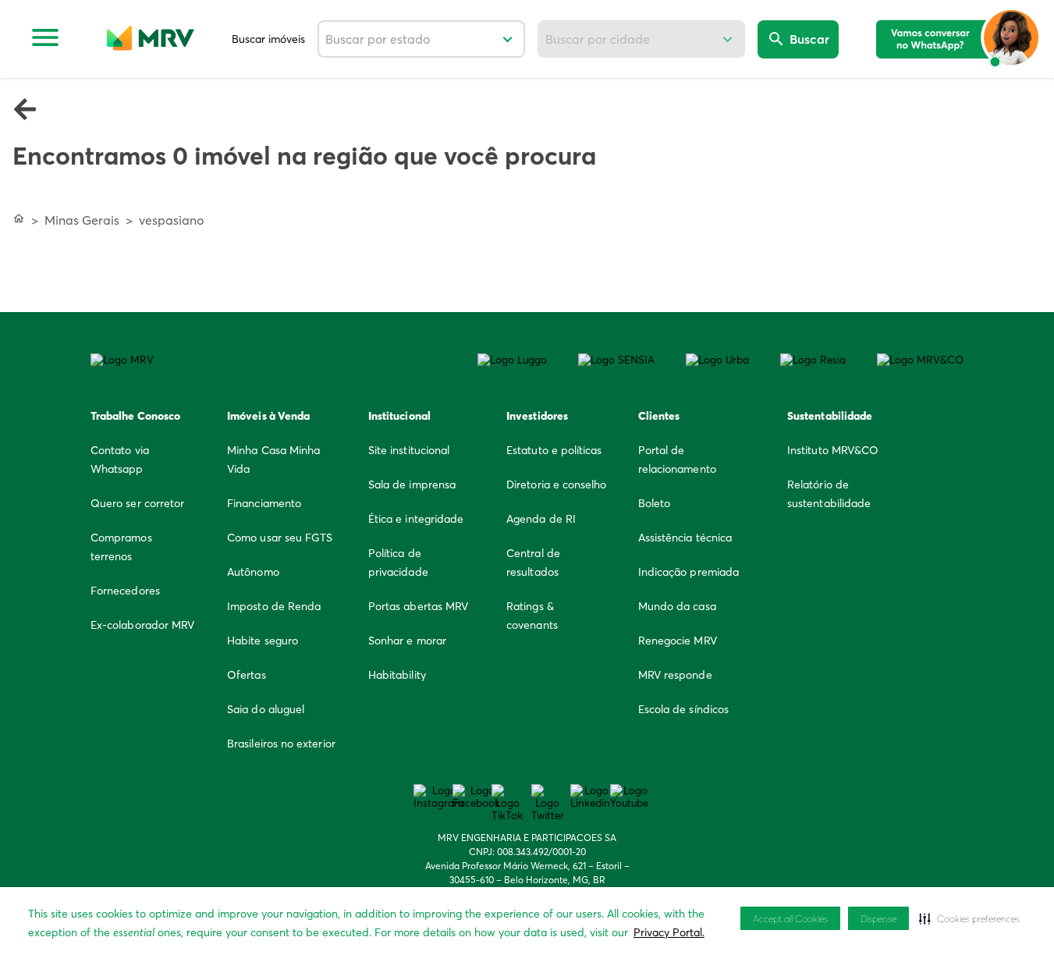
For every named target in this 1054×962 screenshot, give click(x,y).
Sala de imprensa (412, 484)
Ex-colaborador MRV (142, 625)
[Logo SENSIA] (616, 359)
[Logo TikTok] (507, 803)
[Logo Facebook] (476, 796)
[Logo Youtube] (629, 796)
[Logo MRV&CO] (920, 359)
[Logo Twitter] (547, 803)
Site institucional (408, 450)
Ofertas (246, 675)
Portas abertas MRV (418, 606)
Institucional (399, 416)
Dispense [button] (878, 919)
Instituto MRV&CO (832, 450)
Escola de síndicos (683, 709)
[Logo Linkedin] (590, 796)
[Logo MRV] (122, 359)
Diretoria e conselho (556, 484)
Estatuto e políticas (554, 450)
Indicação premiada (688, 572)
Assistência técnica (685, 538)
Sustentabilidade (829, 416)
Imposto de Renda (274, 606)
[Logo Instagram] (438, 796)
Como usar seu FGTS (279, 538)
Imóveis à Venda (268, 416)
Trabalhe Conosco (135, 416)
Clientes (659, 416)
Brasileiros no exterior (281, 744)
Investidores (537, 416)
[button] (969, 918)
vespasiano (171, 220)
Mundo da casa (677, 606)
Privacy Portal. (668, 932)
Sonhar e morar (407, 641)
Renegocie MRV (677, 641)
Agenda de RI (541, 519)
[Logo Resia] (813, 359)
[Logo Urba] (717, 359)
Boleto (654, 503)
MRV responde (675, 675)
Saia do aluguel (265, 709)
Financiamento (264, 503)
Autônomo (253, 572)
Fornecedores (125, 591)
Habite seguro (262, 641)
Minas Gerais (81, 220)
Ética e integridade (415, 519)
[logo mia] (959, 38)
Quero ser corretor (137, 503)
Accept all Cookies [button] (790, 919)
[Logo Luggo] (512, 359)
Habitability (397, 675)
